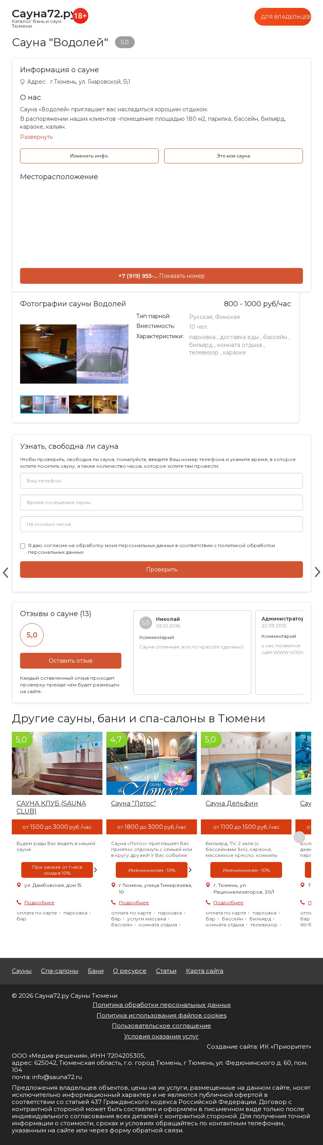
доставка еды (239, 337)
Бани (96, 970)
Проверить (161, 569)
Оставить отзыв (71, 660)
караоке (234, 352)
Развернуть (36, 137)
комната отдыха (239, 345)
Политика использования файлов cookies (161, 1015)
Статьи (166, 970)
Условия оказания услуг (161, 1036)
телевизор (204, 352)
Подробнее (39, 902)
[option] (57, 837)
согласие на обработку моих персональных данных (109, 545)
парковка (202, 337)
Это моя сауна (233, 155)
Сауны (22, 970)
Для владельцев (286, 16)
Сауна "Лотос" (133, 803)
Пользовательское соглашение (161, 1025)
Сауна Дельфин (232, 803)
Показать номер (182, 275)
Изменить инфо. (89, 155)
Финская (227, 316)
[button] (121, 320)
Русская (200, 316)
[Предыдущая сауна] (5, 572)
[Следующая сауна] (317, 572)
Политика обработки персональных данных (162, 1004)
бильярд (201, 345)
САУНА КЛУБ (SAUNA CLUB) (51, 807)
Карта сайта (204, 970)
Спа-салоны (59, 970)
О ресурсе (130, 970)
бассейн (275, 337)
